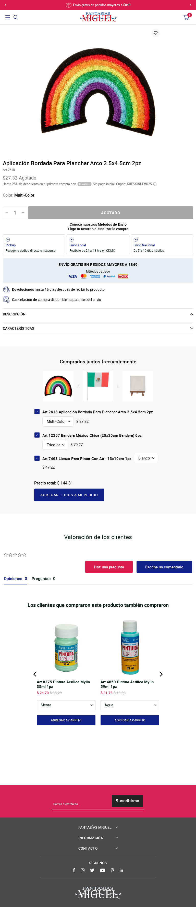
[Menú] (7, 17)
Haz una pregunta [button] (109, 566)
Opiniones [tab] (13, 578)
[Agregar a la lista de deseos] (155, 33)
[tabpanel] (98, 92)
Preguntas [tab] (41, 578)
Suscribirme (127, 801)
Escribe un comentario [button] (164, 566)
